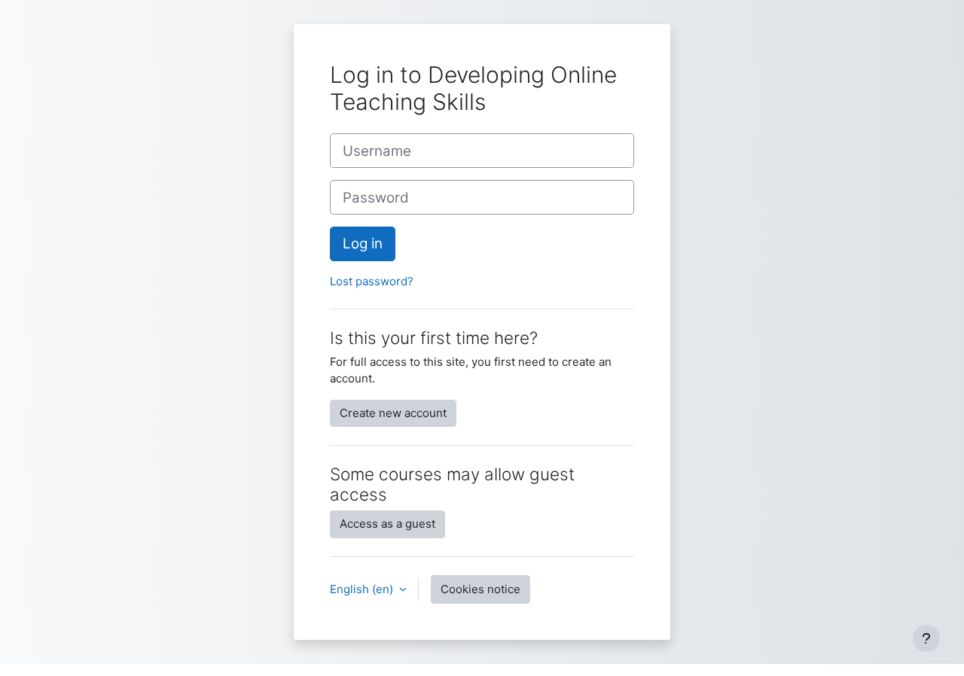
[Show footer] (926, 638)
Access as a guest (387, 523)
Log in (363, 243)
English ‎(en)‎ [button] (363, 589)
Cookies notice (480, 589)
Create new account (393, 413)
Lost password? (371, 281)
